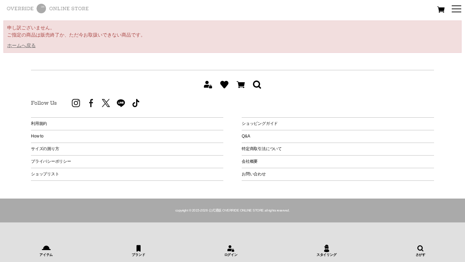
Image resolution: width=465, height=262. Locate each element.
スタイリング (327, 255)
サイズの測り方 (45, 148)
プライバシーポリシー (51, 161)
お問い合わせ (254, 174)
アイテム (46, 255)
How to (37, 136)
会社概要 (250, 161)
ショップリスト (45, 174)
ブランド (138, 255)
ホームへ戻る (21, 45)
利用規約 (39, 123)
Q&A (246, 136)
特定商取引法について (262, 148)
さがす (421, 255)
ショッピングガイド (260, 123)
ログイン (231, 255)
